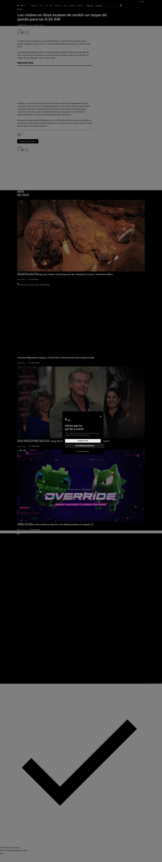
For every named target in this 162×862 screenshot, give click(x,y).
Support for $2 (83, 441)
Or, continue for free (83, 451)
